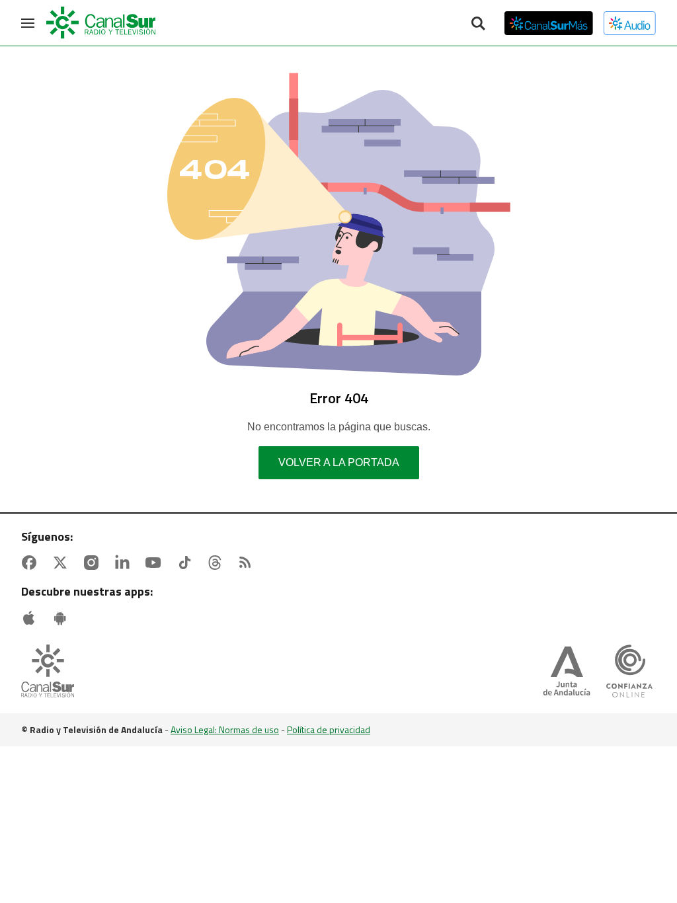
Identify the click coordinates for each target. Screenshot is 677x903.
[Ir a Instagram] (93, 562)
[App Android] (62, 618)
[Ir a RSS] (248, 562)
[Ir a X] (62, 562)
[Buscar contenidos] (478, 24)
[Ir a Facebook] (31, 562)
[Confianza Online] (629, 672)
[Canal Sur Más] (548, 23)
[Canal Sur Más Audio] (630, 23)
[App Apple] (31, 618)
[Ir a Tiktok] (187, 562)
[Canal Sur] (101, 23)
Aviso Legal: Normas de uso (225, 729)
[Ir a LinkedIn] (125, 562)
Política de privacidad (328, 729)
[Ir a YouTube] (156, 562)
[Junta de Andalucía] (566, 672)
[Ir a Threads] (217, 562)
